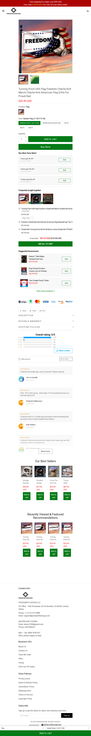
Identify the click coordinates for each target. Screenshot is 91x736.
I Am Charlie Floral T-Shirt (39, 280)
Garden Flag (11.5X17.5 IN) (34, 118)
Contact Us (22, 650)
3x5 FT (66, 123)
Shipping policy (24, 691)
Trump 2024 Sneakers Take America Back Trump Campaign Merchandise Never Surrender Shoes (67, 482)
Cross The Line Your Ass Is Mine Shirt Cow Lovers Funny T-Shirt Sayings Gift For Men (53, 482)
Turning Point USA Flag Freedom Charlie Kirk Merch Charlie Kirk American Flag (53, 538)
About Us (22, 646)
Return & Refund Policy (28, 683)
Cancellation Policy (26, 687)
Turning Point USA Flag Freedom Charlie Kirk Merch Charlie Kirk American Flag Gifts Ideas (40, 538)
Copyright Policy (25, 699)
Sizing (21, 663)
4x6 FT (22, 128)
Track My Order (24, 655)
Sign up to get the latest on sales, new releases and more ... (43, 711)
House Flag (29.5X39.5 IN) (52, 123)
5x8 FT (30, 128)
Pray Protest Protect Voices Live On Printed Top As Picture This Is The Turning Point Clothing (37, 269)
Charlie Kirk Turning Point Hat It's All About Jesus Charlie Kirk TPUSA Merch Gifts (51, 229)
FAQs (20, 659)
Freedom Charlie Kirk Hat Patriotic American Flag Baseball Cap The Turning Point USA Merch (55, 222)
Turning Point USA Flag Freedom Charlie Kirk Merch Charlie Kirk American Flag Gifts (26, 538)
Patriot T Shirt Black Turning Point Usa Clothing (36, 257)
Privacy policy (24, 679)
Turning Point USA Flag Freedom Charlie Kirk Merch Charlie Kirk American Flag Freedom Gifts (67, 538)
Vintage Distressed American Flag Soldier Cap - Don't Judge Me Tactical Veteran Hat (26, 482)
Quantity (21, 134)
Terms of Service (25, 695)
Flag (27, 107)
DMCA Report (34, 725)
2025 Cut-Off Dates (26, 667)
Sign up (67, 715)
